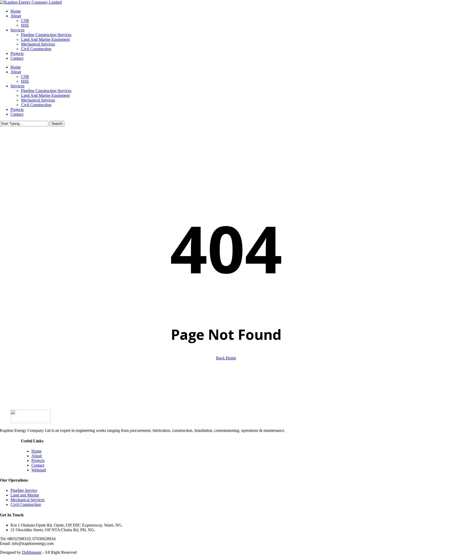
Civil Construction (36, 105)
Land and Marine (24, 495)
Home (15, 67)
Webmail (38, 470)
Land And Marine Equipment (45, 95)
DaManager (32, 552)
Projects (17, 109)
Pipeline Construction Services (46, 90)
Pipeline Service (23, 490)
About (15, 72)
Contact (16, 114)
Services (17, 86)
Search (57, 124)
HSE (25, 81)
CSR (25, 76)
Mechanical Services (38, 100)
